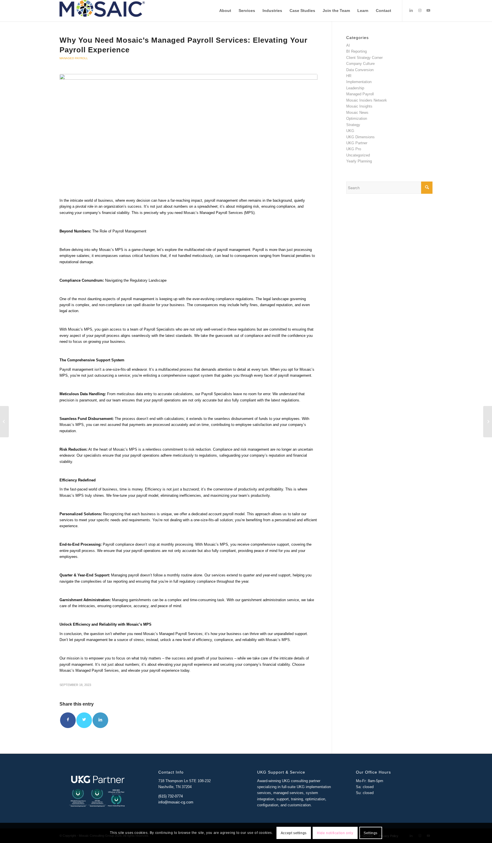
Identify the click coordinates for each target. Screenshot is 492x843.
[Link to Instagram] (419, 10)
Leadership (355, 88)
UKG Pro (353, 149)
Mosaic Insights (359, 106)
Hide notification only (335, 833)
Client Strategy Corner (364, 57)
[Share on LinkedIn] (100, 720)
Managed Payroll (74, 58)
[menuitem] (225, 10)
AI (348, 45)
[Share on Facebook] (68, 720)
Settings (371, 833)
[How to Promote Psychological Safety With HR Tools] (4, 421)
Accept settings (294, 833)
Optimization (356, 118)
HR (348, 76)
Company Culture (360, 63)
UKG (350, 131)
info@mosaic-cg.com (175, 802)
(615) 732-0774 (170, 796)
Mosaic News (357, 112)
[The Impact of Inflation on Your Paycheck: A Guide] (487, 421)
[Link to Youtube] (428, 10)
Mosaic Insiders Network (366, 100)
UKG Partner (356, 143)
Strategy (353, 125)
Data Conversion (360, 70)
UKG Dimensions (360, 137)
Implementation (359, 82)
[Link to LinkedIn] (411, 10)
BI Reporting (356, 51)
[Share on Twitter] (84, 720)
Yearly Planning (359, 161)
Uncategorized (358, 155)
